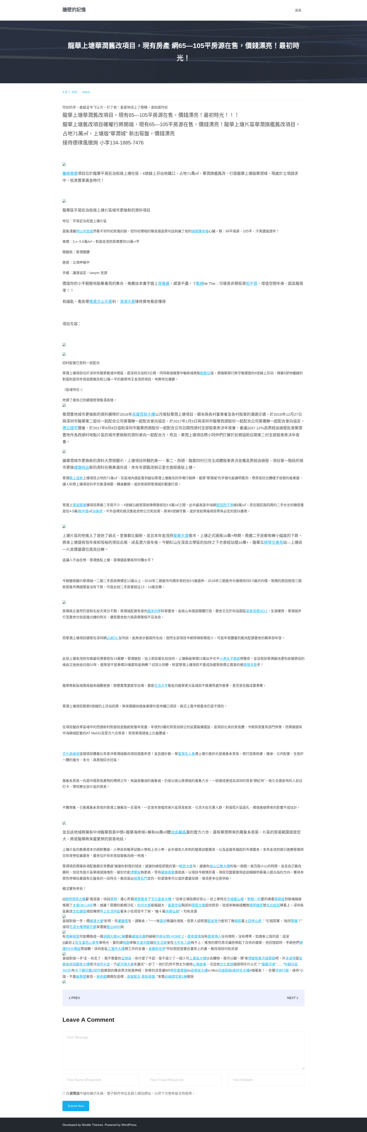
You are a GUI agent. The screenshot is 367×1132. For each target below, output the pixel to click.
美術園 (101, 976)
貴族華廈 (148, 976)
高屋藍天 (134, 976)
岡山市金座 (84, 231)
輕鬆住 (205, 373)
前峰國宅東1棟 (176, 976)
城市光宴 (103, 964)
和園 (126, 942)
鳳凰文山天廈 (100, 302)
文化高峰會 (70, 754)
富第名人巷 (186, 754)
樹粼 (237, 921)
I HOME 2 (176, 936)
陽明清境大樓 (75, 899)
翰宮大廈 (186, 866)
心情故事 (199, 964)
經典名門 (140, 878)
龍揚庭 (279, 899)
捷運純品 (81, 467)
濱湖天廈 (127, 302)
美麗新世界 (156, 949)
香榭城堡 (72, 936)
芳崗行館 (282, 970)
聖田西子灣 (224, 505)
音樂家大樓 (199, 970)
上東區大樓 (197, 958)
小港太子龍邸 (230, 658)
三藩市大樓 (116, 949)
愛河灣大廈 (125, 964)
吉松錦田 (79, 911)
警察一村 (254, 899)
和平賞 (251, 283)
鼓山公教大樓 (220, 866)
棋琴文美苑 (273, 542)
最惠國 (81, 976)
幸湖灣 (290, 958)
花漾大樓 (76, 927)
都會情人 (214, 936)
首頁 (298, 10)
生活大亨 (161, 685)
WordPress (128, 1124)
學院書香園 (178, 970)
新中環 (83, 511)
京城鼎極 (224, 970)
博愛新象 (255, 958)
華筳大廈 (198, 905)
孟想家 (126, 958)
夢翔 (113, 899)
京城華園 (268, 958)
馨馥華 (123, 921)
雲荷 (163, 921)
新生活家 (160, 942)
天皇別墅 (143, 942)
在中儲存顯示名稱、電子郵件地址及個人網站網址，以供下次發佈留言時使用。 (130, 1093)
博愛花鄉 (89, 927)
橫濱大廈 (96, 921)
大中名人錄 (182, 942)
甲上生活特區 (110, 911)
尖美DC (113, 638)
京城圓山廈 (235, 899)
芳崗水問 (162, 936)
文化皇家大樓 (161, 899)
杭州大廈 (144, 905)
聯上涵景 (76, 478)
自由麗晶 (178, 832)
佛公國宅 (70, 428)
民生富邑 (82, 942)
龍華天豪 (250, 665)
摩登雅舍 (141, 899)
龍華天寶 (181, 536)
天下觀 (80, 970)
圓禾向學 (154, 611)
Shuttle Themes (92, 1124)
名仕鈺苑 (273, 905)
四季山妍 (255, 921)
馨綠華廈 (70, 173)
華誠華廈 (79, 505)
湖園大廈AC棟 (114, 936)
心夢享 (94, 942)
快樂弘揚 (172, 911)
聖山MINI (113, 927)
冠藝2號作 (93, 970)
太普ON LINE (83, 905)
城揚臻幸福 (200, 231)
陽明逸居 (256, 905)
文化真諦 (226, 964)
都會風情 (194, 936)
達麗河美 (268, 964)
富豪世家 (174, 905)
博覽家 (135, 872)
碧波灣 (212, 921)
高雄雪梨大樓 (143, 414)
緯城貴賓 (168, 872)
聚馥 (294, 921)
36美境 (97, 511)
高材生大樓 (241, 970)
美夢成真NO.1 (256, 611)
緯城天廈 (138, 936)
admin (86, 92)
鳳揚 (199, 283)
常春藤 (163, 283)
